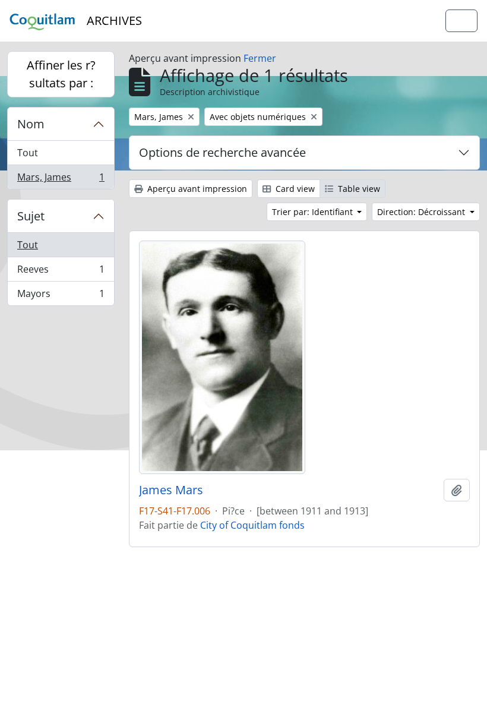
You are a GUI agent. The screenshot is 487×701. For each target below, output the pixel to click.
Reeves (61, 272)
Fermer (260, 58)
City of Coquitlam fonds (252, 525)
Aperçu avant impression (196, 188)
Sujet (31, 216)
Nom (31, 124)
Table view (358, 188)
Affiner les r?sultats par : (61, 74)
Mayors (61, 296)
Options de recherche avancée (222, 152)
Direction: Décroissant (422, 211)
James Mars (171, 490)
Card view (294, 188)
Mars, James (61, 179)
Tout (27, 152)
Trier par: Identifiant (313, 211)
